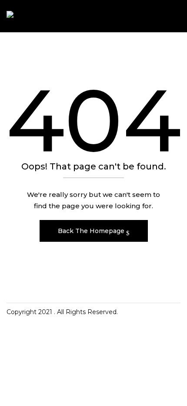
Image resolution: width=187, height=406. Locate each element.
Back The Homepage (92, 231)
